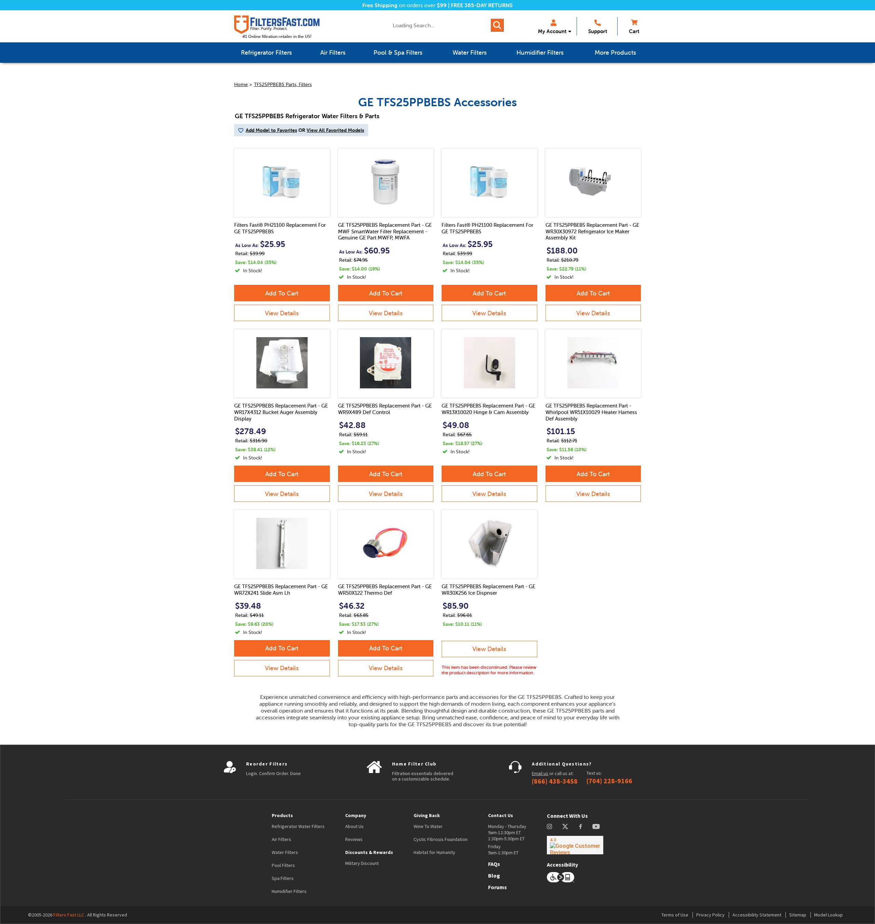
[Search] (497, 25)
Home (241, 84)
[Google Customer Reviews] (575, 845)
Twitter (565, 826)
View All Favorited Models (335, 130)
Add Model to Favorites (271, 130)
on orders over (404, 5)
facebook (580, 826)
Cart (634, 31)
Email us (540, 773)
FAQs (494, 863)
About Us (354, 826)
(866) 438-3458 (555, 781)
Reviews (354, 839)
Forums (497, 887)
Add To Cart (281, 293)
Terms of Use (674, 915)
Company (355, 815)
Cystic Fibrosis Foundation (441, 839)
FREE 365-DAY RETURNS (482, 5)
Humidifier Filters (289, 891)
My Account (552, 31)
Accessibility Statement (756, 915)
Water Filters (285, 852)
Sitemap (797, 915)
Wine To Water (428, 826)
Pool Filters (283, 865)
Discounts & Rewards (369, 852)
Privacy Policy (710, 915)
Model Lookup (828, 915)
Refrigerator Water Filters (298, 826)
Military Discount (362, 863)
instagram (549, 826)
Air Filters (281, 839)
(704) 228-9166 (609, 780)
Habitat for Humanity (434, 852)
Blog (494, 875)
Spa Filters (283, 878)
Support (597, 31)
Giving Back (427, 815)
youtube (596, 826)
